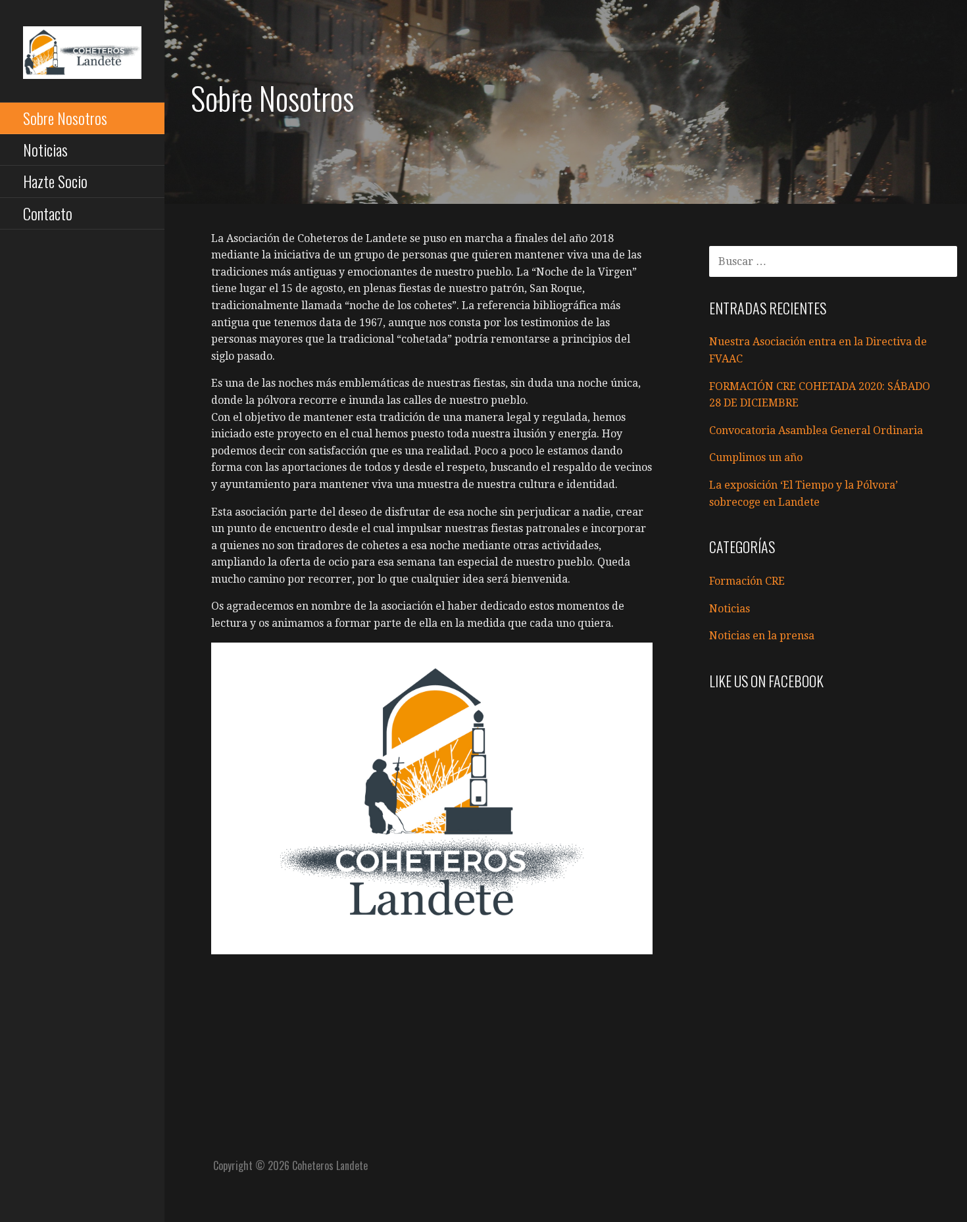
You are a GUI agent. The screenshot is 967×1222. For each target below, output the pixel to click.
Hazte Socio (55, 181)
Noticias (45, 149)
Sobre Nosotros (65, 118)
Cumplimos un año (756, 457)
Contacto (47, 213)
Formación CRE (747, 581)
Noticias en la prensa (761, 635)
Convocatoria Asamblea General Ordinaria (816, 430)
